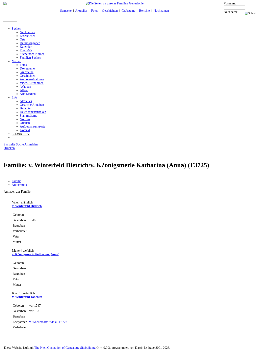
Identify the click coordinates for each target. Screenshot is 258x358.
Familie (16, 181)
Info (14, 97)
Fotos (94, 10)
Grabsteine (128, 10)
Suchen (16, 28)
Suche (20, 144)
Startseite (66, 10)
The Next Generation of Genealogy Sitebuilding (65, 347)
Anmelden (31, 144)
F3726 (63, 322)
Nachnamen (161, 10)
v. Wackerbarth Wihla (43, 322)
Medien (16, 61)
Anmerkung (19, 184)
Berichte (144, 10)
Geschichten (110, 10)
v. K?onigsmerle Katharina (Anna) (35, 254)
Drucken (9, 148)
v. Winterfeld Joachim (27, 297)
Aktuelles (81, 10)
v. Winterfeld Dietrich (27, 206)
